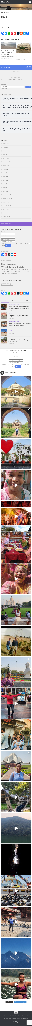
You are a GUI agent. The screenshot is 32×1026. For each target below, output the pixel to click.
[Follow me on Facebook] (27, 67)
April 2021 (5, 180)
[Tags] (27, 300)
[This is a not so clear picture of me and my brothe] (16, 641)
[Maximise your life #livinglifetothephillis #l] (16, 922)
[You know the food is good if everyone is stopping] (16, 734)
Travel (10, 313)
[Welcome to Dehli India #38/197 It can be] (16, 766)
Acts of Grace (12, 304)
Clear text (4, 88)
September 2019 (7, 198)
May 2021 (5, 176)
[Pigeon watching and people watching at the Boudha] (16, 890)
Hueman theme (24, 1018)
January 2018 (6, 213)
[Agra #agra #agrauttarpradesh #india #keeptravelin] (16, 454)
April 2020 (5, 191)
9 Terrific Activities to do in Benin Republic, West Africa (18, 315)
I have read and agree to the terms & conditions (14, 243)
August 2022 (6, 143)
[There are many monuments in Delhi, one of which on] (16, 422)
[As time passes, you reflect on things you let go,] (16, 828)
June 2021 (5, 173)
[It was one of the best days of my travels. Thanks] (16, 547)
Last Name (4, 235)
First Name (4, 232)
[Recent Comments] (19, 300)
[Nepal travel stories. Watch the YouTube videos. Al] (16, 859)
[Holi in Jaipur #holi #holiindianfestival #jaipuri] (16, 516)
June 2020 (5, 184)
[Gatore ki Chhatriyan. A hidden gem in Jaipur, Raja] (16, 391)
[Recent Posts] (5, 300)
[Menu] (30, 2)
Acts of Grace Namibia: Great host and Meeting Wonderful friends (19, 324)
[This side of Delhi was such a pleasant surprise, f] (16, 703)
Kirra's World (5, 2)
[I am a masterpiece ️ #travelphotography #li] (16, 984)
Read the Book (5, 275)
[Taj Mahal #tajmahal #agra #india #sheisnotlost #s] (16, 610)
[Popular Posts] (12, 300)
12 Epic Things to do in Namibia (17, 332)
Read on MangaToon (7, 285)
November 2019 (7, 194)
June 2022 (5, 151)
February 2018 (6, 209)
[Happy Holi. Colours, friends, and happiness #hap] (16, 578)
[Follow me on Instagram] (30, 67)
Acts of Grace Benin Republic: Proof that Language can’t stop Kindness (18, 307)
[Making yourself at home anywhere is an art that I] (16, 797)
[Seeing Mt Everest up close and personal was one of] (16, 953)
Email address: (5, 239)
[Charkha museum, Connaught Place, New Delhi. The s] (16, 672)
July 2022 (5, 147)
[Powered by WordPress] (10, 1018)
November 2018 (7, 205)
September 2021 (7, 162)
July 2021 (5, 169)
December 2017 (7, 216)
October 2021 (6, 158)
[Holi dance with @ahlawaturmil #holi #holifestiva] (16, 485)
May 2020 (5, 187)
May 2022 (5, 154)
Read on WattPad (6, 283)
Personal (19, 304)
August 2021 (6, 165)
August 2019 (6, 202)
